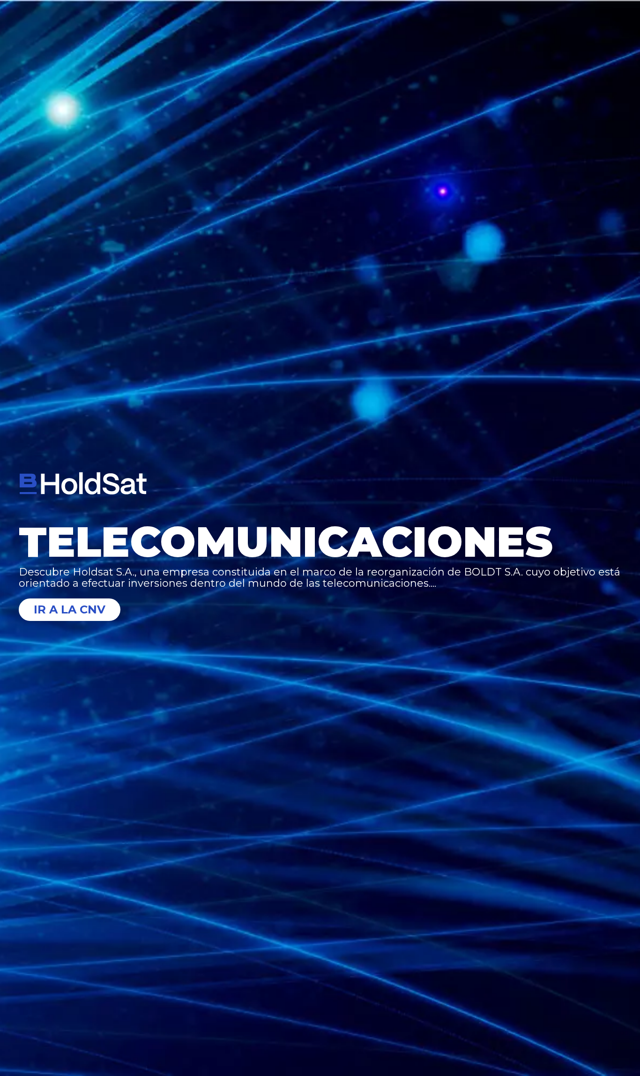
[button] (320, 578)
